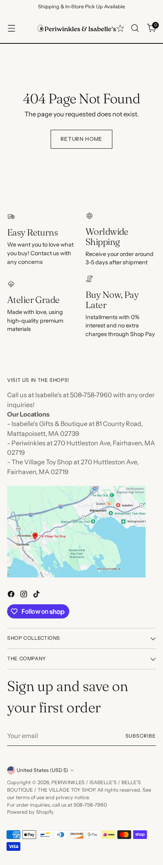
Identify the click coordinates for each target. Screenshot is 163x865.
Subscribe (140, 736)
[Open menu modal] (11, 28)
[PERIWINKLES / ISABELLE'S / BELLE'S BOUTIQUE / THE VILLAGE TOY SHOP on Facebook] (12, 595)
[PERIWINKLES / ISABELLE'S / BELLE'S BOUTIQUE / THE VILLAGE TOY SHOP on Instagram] (24, 595)
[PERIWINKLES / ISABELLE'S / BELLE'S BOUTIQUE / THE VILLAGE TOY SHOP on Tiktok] (37, 595)
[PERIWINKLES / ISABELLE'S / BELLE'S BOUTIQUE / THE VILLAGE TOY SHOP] (80, 28)
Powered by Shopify (30, 812)
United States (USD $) (42, 770)
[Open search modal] (135, 28)
